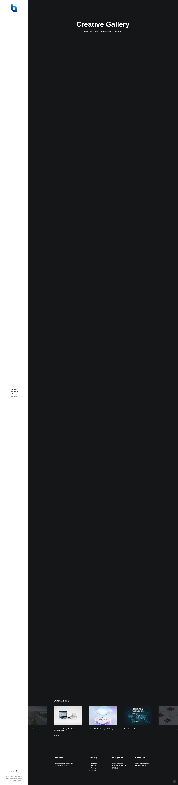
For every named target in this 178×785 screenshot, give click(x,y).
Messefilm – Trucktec (130, 729)
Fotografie (14, 389)
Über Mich (14, 396)
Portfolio (93, 768)
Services (93, 765)
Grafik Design (14, 391)
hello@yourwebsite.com (142, 763)
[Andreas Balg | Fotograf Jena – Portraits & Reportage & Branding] (14, 8)
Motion (14, 394)
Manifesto (94, 763)
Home (14, 386)
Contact (93, 770)
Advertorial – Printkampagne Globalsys (101, 729)
